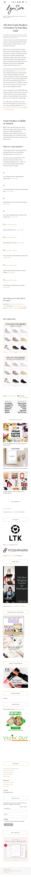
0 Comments (21, 396)
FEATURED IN (18, 870)
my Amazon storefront (12, 308)
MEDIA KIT (12, 870)
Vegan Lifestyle (13, 396)
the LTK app (20, 107)
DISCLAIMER (6, 872)
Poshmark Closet (8, 784)
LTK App (6, 786)
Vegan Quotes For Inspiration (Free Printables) (15, 468)
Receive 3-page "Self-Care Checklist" (15, 821)
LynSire (4, 16)
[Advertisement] (15, 754)
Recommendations (9, 770)
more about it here (19, 709)
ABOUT (5, 870)
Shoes (8, 396)
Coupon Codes (8, 774)
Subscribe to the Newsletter (11, 768)
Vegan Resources (8, 772)
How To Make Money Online (17, 606)
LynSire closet (11, 555)
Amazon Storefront (9, 782)
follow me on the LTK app (19, 306)
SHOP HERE (14, 178)
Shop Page (7, 776)
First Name (7, 808)
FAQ (9, 870)
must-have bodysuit (20, 70)
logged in (12, 512)
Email (6, 814)
